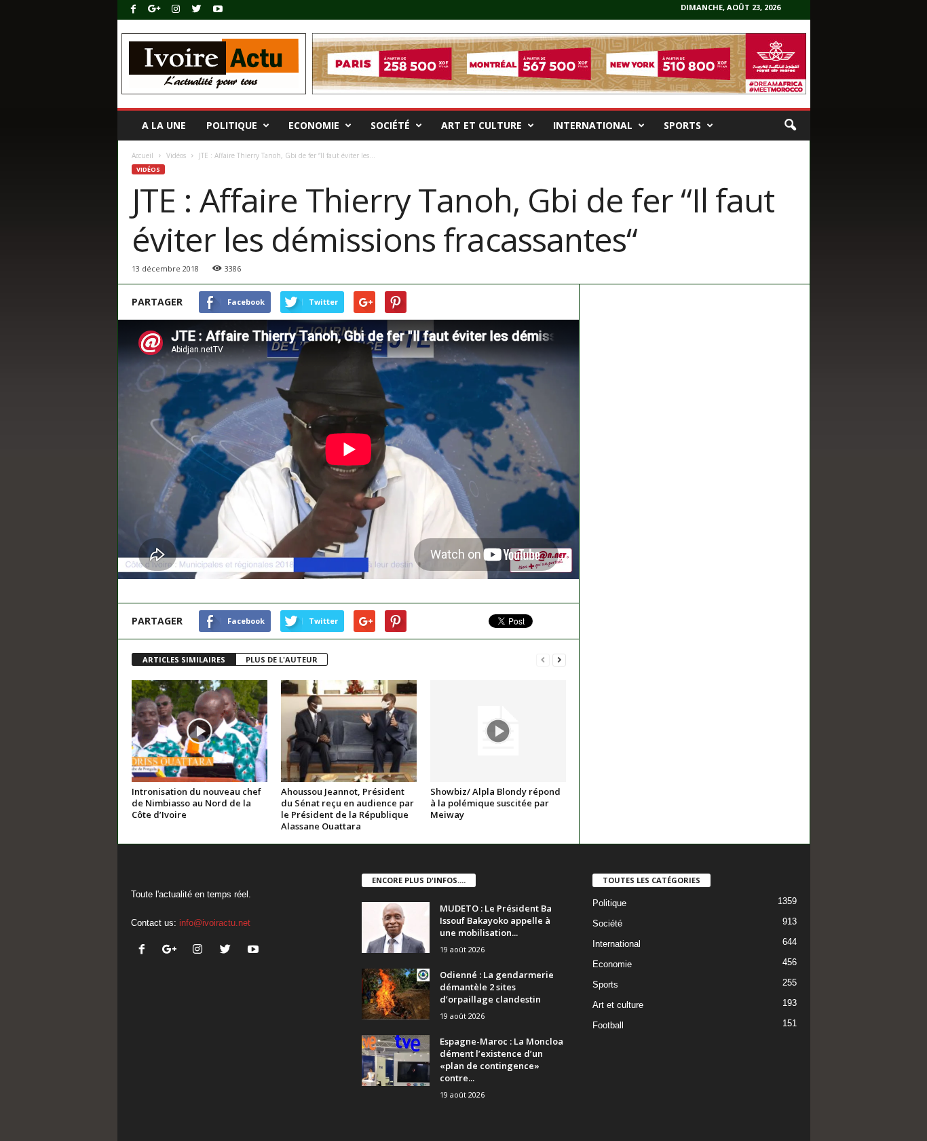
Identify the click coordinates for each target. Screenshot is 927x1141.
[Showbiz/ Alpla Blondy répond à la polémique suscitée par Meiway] (498, 731)
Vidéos (176, 155)
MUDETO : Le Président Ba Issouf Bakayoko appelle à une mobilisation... (496, 920)
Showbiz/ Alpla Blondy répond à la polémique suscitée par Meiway (495, 803)
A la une (164, 125)
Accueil (142, 155)
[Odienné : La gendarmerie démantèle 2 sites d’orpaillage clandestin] (396, 994)
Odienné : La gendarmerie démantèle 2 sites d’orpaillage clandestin (497, 987)
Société (390, 125)
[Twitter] (197, 10)
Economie (313, 125)
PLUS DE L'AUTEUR (282, 659)
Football (608, 1025)
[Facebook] (134, 10)
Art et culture (481, 125)
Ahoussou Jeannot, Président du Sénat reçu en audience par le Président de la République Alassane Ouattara (347, 808)
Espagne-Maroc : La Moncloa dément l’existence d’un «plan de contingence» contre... (501, 1059)
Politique (231, 125)
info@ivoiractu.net (214, 923)
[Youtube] (218, 10)
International (592, 125)
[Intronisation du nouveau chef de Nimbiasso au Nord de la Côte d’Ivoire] (199, 731)
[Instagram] (176, 10)
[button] (790, 126)
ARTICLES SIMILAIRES (184, 659)
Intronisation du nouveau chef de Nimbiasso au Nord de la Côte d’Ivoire (196, 803)
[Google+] (155, 10)
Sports (682, 125)
